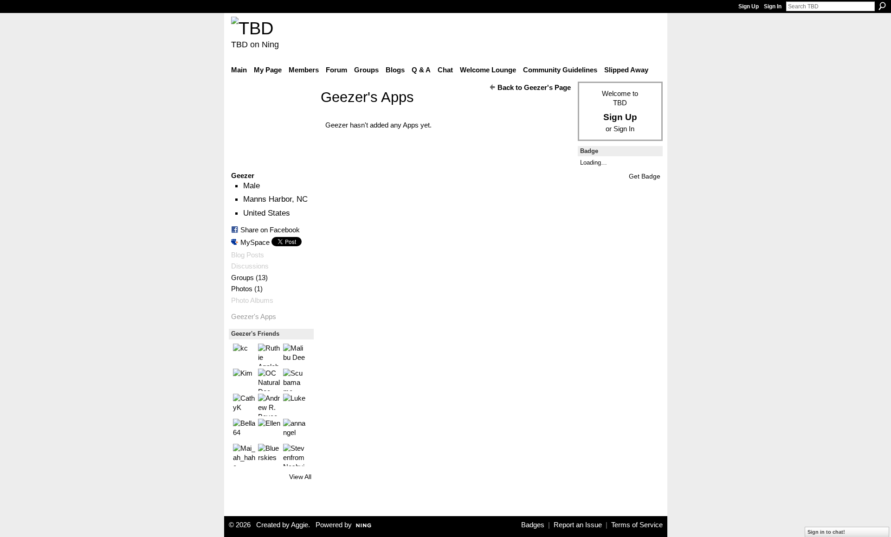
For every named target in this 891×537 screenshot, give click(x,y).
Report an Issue (578, 525)
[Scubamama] (294, 380)
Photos (241, 289)
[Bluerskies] (269, 455)
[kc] (244, 355)
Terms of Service (637, 525)
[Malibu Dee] (294, 355)
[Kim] (244, 380)
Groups (242, 277)
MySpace (255, 242)
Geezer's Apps (253, 316)
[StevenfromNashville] (294, 455)
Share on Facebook (270, 230)
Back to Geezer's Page (534, 87)
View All (300, 476)
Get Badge (644, 176)
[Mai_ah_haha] (244, 455)
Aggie (299, 525)
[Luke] (294, 405)
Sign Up (748, 6)
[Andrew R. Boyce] (269, 405)
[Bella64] (244, 430)
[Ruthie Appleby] (269, 355)
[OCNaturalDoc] (269, 380)
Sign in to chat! (826, 532)
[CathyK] (244, 405)
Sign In (772, 6)
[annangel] (294, 430)
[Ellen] (269, 430)
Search (882, 6)
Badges (532, 525)
